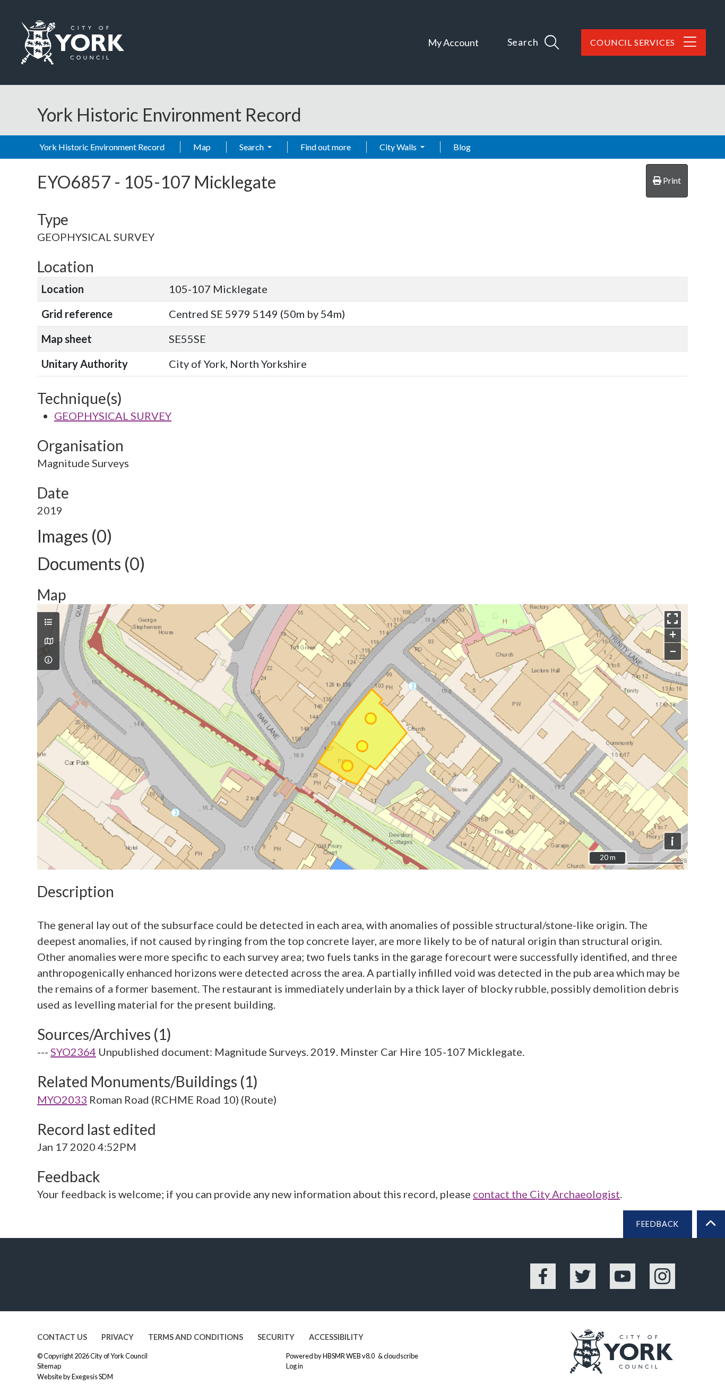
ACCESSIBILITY (336, 1337)
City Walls (398, 147)
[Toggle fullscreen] (672, 619)
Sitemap (49, 1366)
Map (202, 147)
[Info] (48, 659)
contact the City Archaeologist (546, 1194)
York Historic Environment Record (102, 147)
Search (252, 147)
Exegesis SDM (92, 1376)
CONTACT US (62, 1337)
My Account (453, 42)
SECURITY (276, 1337)
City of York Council (119, 1356)
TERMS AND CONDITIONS (195, 1337)
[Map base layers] (48, 641)
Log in (294, 1366)
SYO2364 (73, 1051)
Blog (462, 147)
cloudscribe (401, 1356)
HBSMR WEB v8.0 (349, 1356)
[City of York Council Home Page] (72, 42)
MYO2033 (62, 1099)
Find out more (325, 147)
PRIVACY (117, 1337)
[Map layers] (48, 622)
